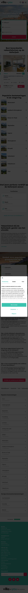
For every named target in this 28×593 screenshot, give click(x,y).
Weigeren (14, 313)
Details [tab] (14, 281)
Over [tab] (23, 281)
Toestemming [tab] (5, 281)
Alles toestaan (14, 304)
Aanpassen (13, 309)
